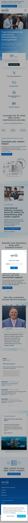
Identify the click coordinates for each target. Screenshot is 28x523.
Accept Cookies (21, 516)
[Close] (25, 505)
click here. (13, 512)
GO (14, 267)
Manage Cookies (10, 516)
